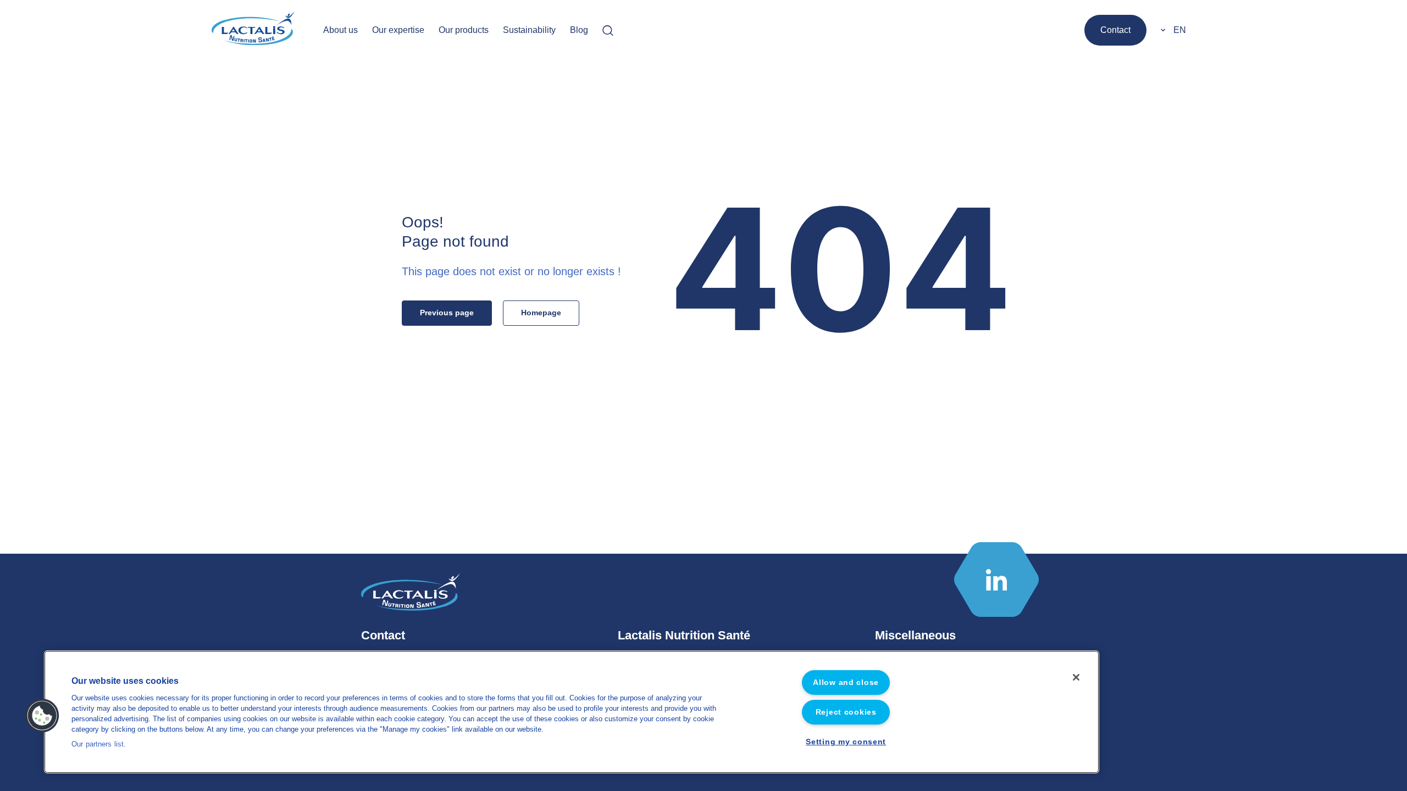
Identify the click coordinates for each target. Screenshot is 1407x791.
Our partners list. (98, 744)
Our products (464, 30)
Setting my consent (846, 741)
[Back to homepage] (254, 30)
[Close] (1076, 677)
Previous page (447, 312)
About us (340, 30)
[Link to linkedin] (996, 579)
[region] (571, 711)
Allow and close (846, 682)
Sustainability (529, 30)
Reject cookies (846, 712)
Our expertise (398, 30)
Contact (1115, 30)
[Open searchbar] (607, 30)
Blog (579, 30)
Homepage (541, 312)
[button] (42, 715)
